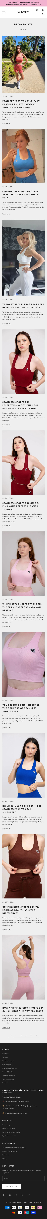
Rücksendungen (7, 1061)
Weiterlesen (6, 124)
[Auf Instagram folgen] (16, 1195)
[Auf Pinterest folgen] (22, 1195)
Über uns (5, 1054)
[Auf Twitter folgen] (10, 1195)
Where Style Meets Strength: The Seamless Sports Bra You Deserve (22, 607)
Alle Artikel (23, 30)
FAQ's (4, 1159)
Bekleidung (6, 1125)
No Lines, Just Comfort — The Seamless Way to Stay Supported (22, 809)
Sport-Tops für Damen (9, 1136)
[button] (37, 10)
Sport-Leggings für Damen (11, 1132)
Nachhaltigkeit (7, 1072)
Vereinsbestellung (8, 1079)
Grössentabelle (7, 1065)
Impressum (6, 1155)
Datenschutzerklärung (9, 1151)
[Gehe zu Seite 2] (36, 1035)
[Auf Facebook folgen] (3, 1195)
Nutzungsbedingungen (9, 1068)
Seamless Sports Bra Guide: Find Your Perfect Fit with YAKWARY (20, 506)
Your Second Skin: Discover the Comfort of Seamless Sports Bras (21, 708)
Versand (5, 1057)
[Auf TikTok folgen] (28, 1195)
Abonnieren (12, 1186)
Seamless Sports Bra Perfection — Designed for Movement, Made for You (20, 405)
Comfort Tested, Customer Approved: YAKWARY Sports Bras (20, 194)
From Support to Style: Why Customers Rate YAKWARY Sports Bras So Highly (21, 104)
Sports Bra (8, 96)
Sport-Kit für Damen (8, 1129)
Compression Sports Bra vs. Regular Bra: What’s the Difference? (20, 910)
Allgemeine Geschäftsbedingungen (13, 1148)
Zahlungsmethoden (8, 1076)
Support (5, 1083)
